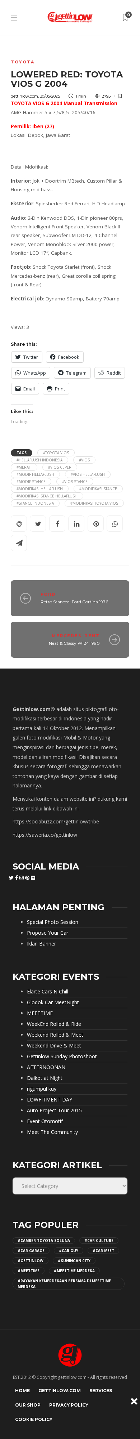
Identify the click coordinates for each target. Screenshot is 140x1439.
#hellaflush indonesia (39, 459)
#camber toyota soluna (44, 1240)
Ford (48, 594)
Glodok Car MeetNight (53, 1002)
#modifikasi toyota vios (94, 503)
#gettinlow (30, 1260)
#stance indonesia (35, 503)
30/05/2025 (50, 96)
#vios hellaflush (88, 474)
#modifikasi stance (98, 488)
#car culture (98, 1240)
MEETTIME (40, 1013)
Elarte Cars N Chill (47, 991)
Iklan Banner (41, 943)
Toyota (22, 61)
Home (22, 1390)
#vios (84, 459)
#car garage (31, 1250)
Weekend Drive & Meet (54, 1045)
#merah (24, 467)
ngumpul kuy (41, 1088)
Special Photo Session (52, 922)
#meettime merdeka (74, 1270)
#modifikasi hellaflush (40, 488)
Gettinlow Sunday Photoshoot (62, 1056)
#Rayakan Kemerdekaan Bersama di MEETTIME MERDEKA (64, 1283)
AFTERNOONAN (46, 1067)
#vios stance (75, 481)
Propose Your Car (47, 932)
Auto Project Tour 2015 (54, 1110)
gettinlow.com (24, 96)
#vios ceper (59, 467)
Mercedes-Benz (76, 635)
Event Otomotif (45, 1121)
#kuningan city (74, 1260)
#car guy (68, 1250)
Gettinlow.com (59, 1390)
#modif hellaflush (35, 474)
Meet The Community (52, 1132)
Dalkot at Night (44, 1078)
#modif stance (31, 481)
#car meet (103, 1250)
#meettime (28, 1270)
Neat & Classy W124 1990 (74, 643)
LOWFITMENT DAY (49, 1099)
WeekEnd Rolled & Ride (54, 1024)
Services (100, 1390)
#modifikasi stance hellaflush (47, 496)
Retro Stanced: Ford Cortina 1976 (74, 601)
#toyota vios (56, 452)
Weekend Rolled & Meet (55, 1034)
